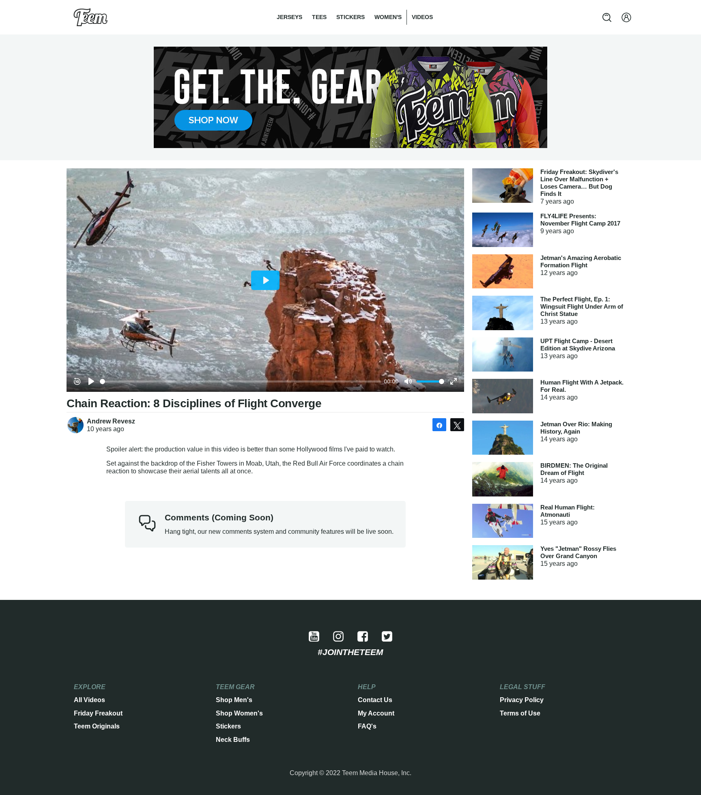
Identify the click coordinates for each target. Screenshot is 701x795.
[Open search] (607, 17)
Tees (319, 17)
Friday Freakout (98, 713)
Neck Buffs (233, 739)
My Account (376, 713)
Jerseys (289, 17)
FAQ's (367, 726)
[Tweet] (457, 425)
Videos (422, 17)
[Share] (439, 425)
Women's (388, 17)
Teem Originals (97, 726)
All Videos (89, 699)
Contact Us (375, 699)
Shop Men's (234, 699)
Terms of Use (520, 713)
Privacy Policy (522, 699)
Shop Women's (239, 713)
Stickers (350, 17)
